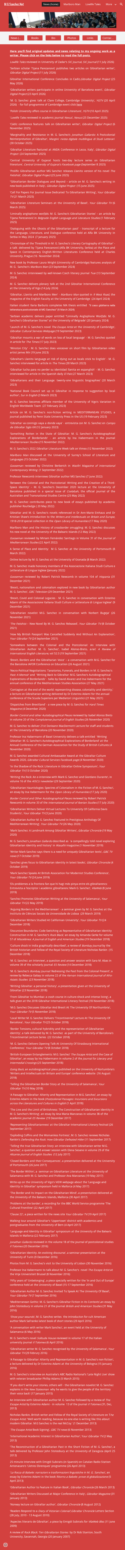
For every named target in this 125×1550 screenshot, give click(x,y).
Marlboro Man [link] (72, 4)
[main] (62, 797)
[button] (121, 4)
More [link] (109, 4)
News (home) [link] (50, 4)
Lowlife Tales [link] (93, 4)
